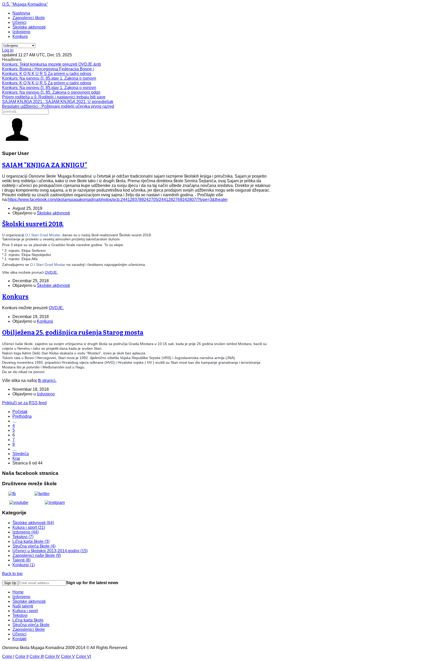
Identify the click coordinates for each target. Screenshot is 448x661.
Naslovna (21, 13)
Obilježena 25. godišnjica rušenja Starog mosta (72, 332)
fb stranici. (47, 380)
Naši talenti (22, 606)
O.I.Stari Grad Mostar (42, 235)
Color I (8, 656)
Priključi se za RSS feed (24, 403)
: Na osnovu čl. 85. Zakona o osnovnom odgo (51, 92)
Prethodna (22, 416)
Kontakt (19, 639)
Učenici (19, 22)
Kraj (16, 458)
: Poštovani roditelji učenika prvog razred (58, 106)
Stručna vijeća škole (31, 625)
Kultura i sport (25, 611)
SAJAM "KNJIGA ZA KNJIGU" (44, 165)
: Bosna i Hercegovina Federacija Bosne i (48, 69)
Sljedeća (20, 453)
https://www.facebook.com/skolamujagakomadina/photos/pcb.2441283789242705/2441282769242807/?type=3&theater (118, 199)
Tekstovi (19, 615)
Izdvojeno (21, 32)
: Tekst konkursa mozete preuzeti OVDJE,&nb (51, 64)
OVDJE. (51, 272)
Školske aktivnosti (29, 27)
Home (18, 592)
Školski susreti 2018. (33, 224)
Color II (22, 656)
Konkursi (45, 321)
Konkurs (20, 36)
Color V (68, 656)
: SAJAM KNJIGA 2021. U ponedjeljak (57, 101)
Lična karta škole (28, 620)
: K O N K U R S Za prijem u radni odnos (46, 73)
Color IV (52, 656)
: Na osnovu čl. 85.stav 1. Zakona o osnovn (49, 78)
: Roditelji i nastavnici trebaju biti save (54, 97)
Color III (37, 656)
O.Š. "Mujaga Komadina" (25, 4)
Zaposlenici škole (28, 18)
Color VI (83, 656)
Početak (19, 411)
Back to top (12, 573)
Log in (7, 50)
